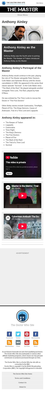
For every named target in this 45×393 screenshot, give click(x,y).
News (36, 346)
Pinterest (27, 338)
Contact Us (22, 383)
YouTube (27, 346)
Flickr (18, 346)
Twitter (18, 338)
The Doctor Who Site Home (22, 374)
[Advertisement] (22, 278)
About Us (22, 387)
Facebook (9, 338)
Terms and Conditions (22, 378)
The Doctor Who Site (22, 325)
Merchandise (36, 338)
